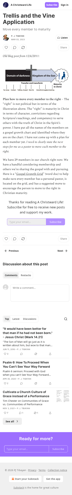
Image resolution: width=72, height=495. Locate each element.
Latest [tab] (16, 319)
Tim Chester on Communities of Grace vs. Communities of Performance (26, 402)
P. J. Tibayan (17, 36)
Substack (18, 487)
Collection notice (57, 470)
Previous (14, 250)
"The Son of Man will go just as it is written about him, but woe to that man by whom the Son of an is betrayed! (26, 343)
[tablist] (18, 275)
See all (10, 421)
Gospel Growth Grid (29, 174)
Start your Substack (27, 479)
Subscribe (51, 4)
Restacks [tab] (26, 275)
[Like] (6, 47)
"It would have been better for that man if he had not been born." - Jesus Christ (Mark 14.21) (27, 333)
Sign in (65, 4)
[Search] (65, 318)
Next (60, 250)
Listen (64, 37)
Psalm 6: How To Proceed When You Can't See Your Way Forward (26, 364)
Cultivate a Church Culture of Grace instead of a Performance (26, 394)
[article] (36, 341)
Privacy (32, 470)
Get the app (53, 479)
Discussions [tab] (29, 319)
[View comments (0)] (14, 47)
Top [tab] (7, 319)
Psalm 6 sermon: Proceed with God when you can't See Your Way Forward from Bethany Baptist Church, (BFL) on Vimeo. (26, 372)
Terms (42, 470)
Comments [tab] (11, 275)
